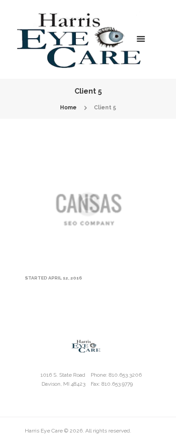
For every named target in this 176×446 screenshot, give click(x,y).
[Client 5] (88, 204)
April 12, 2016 (65, 277)
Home (68, 107)
